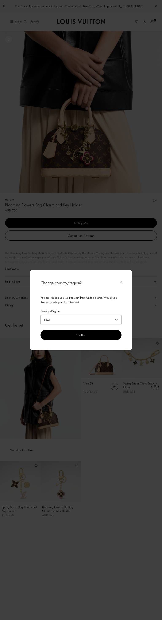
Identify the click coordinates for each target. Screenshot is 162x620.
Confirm (81, 335)
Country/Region (50, 311)
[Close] (121, 281)
